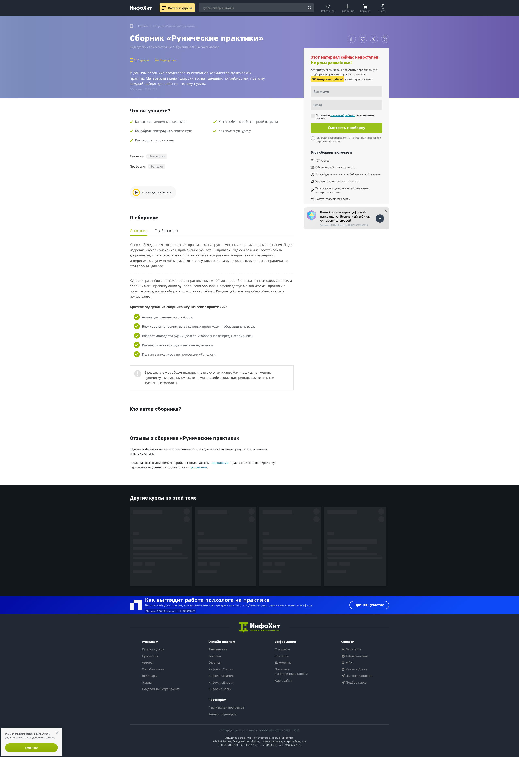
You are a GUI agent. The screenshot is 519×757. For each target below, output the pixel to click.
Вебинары (149, 676)
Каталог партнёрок (222, 714)
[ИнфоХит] (141, 8)
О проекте (282, 649)
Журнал (147, 682)
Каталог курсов (153, 649)
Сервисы (214, 662)
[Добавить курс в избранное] (363, 39)
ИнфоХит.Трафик (221, 676)
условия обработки (342, 115)
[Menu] (164, 7)
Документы (283, 662)
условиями (199, 467)
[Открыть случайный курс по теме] (385, 39)
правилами (220, 463)
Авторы (147, 662)
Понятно (31, 747)
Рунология (157, 156)
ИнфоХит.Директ (220, 682)
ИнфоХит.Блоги (220, 689)
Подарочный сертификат (160, 689)
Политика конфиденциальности (291, 671)
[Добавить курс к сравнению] (352, 39)
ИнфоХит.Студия (220, 669)
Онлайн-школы (153, 669)
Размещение (217, 649)
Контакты (282, 656)
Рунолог (157, 166)
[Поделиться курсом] (374, 39)
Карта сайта (283, 680)
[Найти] (309, 8)
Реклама (214, 656)
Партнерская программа (226, 707)
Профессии (150, 656)
